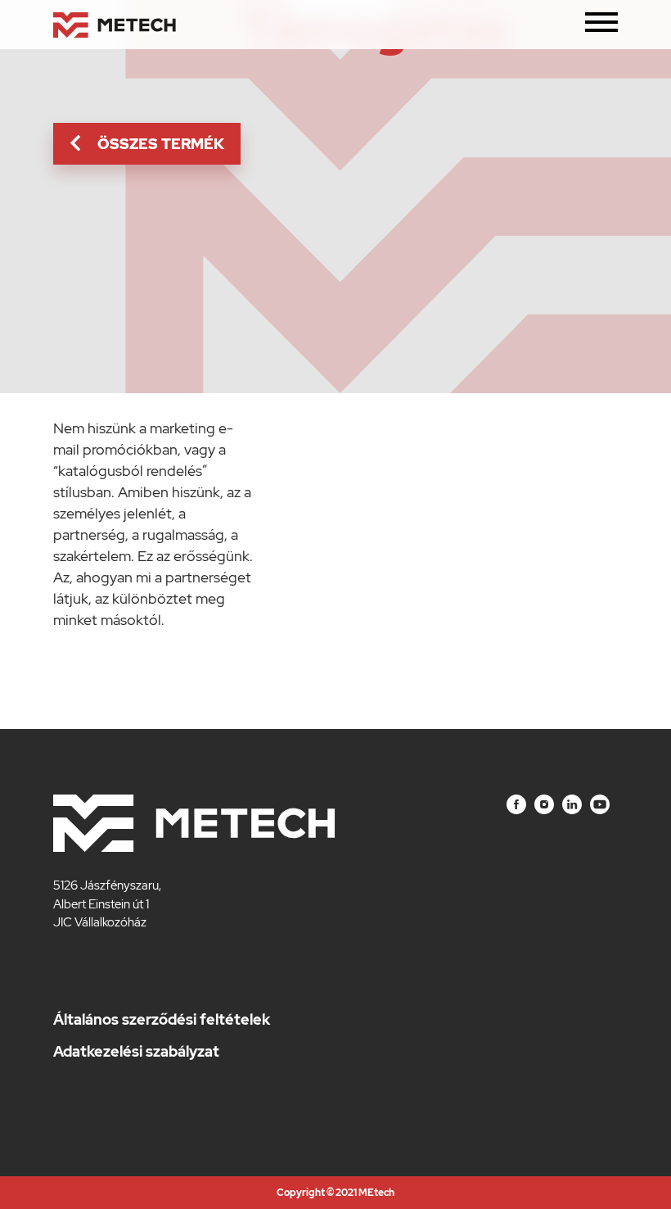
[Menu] (601, 25)
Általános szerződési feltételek (161, 1019)
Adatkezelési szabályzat (136, 1051)
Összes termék (160, 143)
